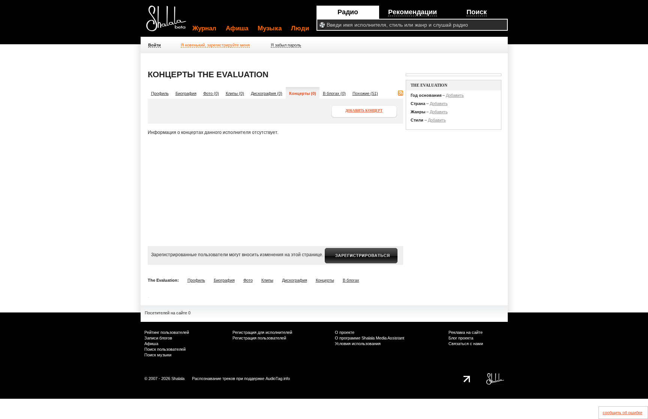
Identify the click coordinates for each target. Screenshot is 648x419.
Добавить (455, 95)
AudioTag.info (278, 378)
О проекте (344, 332)
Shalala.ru (169, 21)
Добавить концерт (363, 111)
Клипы (267, 280)
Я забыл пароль (286, 45)
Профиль (160, 93)
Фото (248, 280)
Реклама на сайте (465, 332)
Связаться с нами (465, 343)
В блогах (351, 280)
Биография (186, 93)
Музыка (270, 28)
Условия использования (358, 343)
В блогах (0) (334, 93)
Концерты (325, 280)
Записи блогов (158, 338)
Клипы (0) (235, 93)
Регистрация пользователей (259, 338)
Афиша (237, 28)
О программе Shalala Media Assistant (369, 338)
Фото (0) (211, 93)
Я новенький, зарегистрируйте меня (215, 45)
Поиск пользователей (165, 349)
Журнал (204, 28)
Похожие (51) (365, 93)
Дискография (294, 280)
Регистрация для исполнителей (262, 332)
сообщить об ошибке (622, 412)
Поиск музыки (157, 355)
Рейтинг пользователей (166, 332)
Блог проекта (460, 338)
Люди (300, 28)
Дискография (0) (266, 93)
